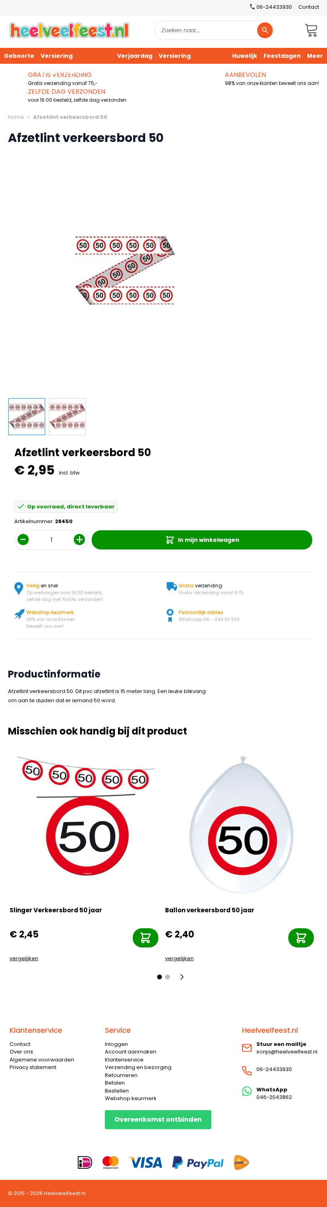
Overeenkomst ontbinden (158, 1119)
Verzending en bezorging (138, 1067)
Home (16, 117)
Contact (308, 7)
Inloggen (116, 1044)
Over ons (21, 1051)
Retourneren (121, 1075)
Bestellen (117, 1091)
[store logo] (69, 30)
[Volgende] (184, 977)
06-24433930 (274, 1069)
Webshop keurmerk (131, 1098)
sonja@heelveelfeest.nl (286, 1051)
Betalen (115, 1083)
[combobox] (214, 30)
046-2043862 (274, 1097)
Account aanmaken (130, 1051)
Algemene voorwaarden (42, 1059)
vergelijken (24, 958)
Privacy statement (33, 1067)
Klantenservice (124, 1059)
